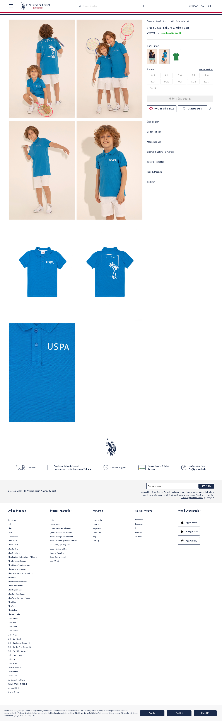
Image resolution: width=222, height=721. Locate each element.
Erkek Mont (12, 602)
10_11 (180, 81)
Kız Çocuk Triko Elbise (16, 680)
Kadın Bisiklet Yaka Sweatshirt (19, 647)
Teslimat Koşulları (57, 553)
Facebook (139, 520)
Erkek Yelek (12, 606)
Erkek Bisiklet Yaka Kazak (17, 581)
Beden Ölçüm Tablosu (58, 549)
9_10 (166, 81)
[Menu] (11, 6)
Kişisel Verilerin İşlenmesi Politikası (63, 540)
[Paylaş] (210, 108)
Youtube (138, 537)
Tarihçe (96, 524)
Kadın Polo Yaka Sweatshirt (18, 651)
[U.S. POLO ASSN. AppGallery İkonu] (196, 541)
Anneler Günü (13, 688)
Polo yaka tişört (183, 21)
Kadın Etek (12, 622)
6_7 (193, 75)
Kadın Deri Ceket (14, 639)
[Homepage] (35, 6)
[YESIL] (176, 56)
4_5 (166, 75)
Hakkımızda (97, 520)
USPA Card (97, 532)
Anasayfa (150, 21)
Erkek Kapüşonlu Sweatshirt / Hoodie (22, 557)
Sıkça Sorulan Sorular (58, 557)
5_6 (180, 75)
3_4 (153, 75)
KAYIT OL (206, 485)
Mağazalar (97, 528)
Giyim (165, 21)
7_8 (207, 75)
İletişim (52, 520)
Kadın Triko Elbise (15, 655)
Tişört (172, 21)
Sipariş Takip (55, 524)
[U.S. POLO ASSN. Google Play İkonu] (196, 532)
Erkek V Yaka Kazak (15, 585)
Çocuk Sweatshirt (14, 667)
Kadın (10, 524)
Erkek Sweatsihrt (14, 553)
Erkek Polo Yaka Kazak (16, 594)
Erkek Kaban (12, 610)
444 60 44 (54, 561)
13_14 (153, 88)
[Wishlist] (203, 6)
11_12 (193, 81)
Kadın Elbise (12, 618)
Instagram (139, 524)
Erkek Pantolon (13, 549)
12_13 (207, 81)
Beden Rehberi (206, 69)
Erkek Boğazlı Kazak (15, 589)
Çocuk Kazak (13, 671)
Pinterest (138, 532)
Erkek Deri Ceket (14, 614)
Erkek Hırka (12, 577)
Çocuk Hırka (12, 675)
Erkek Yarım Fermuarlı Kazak (19, 598)
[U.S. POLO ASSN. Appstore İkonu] (196, 522)
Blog (94, 536)
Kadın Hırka (12, 663)
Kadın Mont (12, 626)
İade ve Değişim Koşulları (60, 544)
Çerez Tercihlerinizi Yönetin (61, 532)
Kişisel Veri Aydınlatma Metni (61, 536)
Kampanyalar (13, 536)
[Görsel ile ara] (143, 6)
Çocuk (158, 21)
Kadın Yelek (12, 635)
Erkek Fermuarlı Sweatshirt (18, 569)
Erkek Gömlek (13, 544)
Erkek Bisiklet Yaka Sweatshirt (19, 565)
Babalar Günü (13, 692)
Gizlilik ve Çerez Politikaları (60, 528)
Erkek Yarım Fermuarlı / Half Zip (20, 573)
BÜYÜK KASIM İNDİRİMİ (17, 684)
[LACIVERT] (152, 56)
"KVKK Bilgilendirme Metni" (192, 497)
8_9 (153, 81)
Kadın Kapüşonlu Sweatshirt (19, 643)
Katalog (96, 540)
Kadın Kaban (13, 630)
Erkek (10, 528)
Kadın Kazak (12, 659)
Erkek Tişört (12, 540)
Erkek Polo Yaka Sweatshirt (18, 561)
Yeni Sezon (12, 520)
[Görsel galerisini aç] (42, 69)
